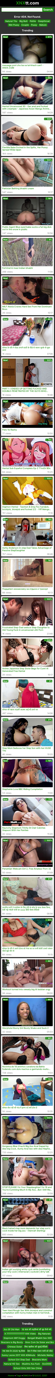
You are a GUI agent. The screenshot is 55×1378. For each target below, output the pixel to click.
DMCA (26, 1375)
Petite (33, 21)
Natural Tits (11, 21)
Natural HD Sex (12, 1363)
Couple (25, 25)
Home (11, 1375)
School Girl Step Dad (19, 1359)
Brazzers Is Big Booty (12, 1342)
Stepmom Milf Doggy (14, 1338)
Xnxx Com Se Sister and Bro (39, 1342)
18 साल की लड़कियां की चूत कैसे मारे (36, 1329)
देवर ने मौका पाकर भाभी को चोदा (40, 1351)
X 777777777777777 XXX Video (20, 1333)
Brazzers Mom (39, 1359)
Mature (42, 25)
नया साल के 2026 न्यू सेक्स (13, 1351)
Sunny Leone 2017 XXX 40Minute (18, 1355)
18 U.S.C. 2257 (39, 1375)
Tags (18, 1375)
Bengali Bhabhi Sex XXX (40, 1338)
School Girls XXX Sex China (27, 1368)
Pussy (34, 25)
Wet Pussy (14, 25)
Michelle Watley (45, 1355)
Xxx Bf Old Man (11, 1329)
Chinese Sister (15, 1346)
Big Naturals (44, 1333)
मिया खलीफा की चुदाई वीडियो (35, 1346)
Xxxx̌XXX (46, 1363)
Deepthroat (44, 21)
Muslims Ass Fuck (31, 1363)
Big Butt (23, 21)
